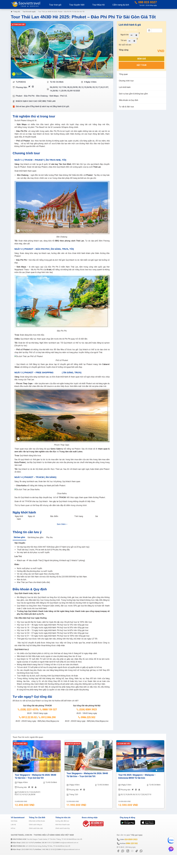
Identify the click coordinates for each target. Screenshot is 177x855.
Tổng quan (123, 74)
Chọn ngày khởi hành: (129, 30)
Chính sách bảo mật (36, 828)
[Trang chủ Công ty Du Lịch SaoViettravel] (26, 4)
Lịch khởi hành (125, 87)
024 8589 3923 (131, 839)
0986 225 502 (132, 843)
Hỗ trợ (13, 828)
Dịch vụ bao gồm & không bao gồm (133, 94)
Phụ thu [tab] (49, 537)
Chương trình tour (126, 81)
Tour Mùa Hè (98, 4)
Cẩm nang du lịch (120, 4)
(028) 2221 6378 (29, 709)
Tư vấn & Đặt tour (126, 107)
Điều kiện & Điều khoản (37, 821)
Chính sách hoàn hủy (62, 828)
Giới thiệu (14, 821)
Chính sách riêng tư (35, 824)
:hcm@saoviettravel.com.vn (66, 842)
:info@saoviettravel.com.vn (68, 849)
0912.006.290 (48, 717)
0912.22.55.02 (29, 717)
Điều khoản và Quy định (128, 100)
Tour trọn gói (55, 4)
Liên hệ (13, 824)
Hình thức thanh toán (62, 824)
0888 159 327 (49, 709)
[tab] (19, 537)
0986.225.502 (87, 717)
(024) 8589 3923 (88, 709)
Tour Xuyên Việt (76, 4)
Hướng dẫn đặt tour (62, 821)
